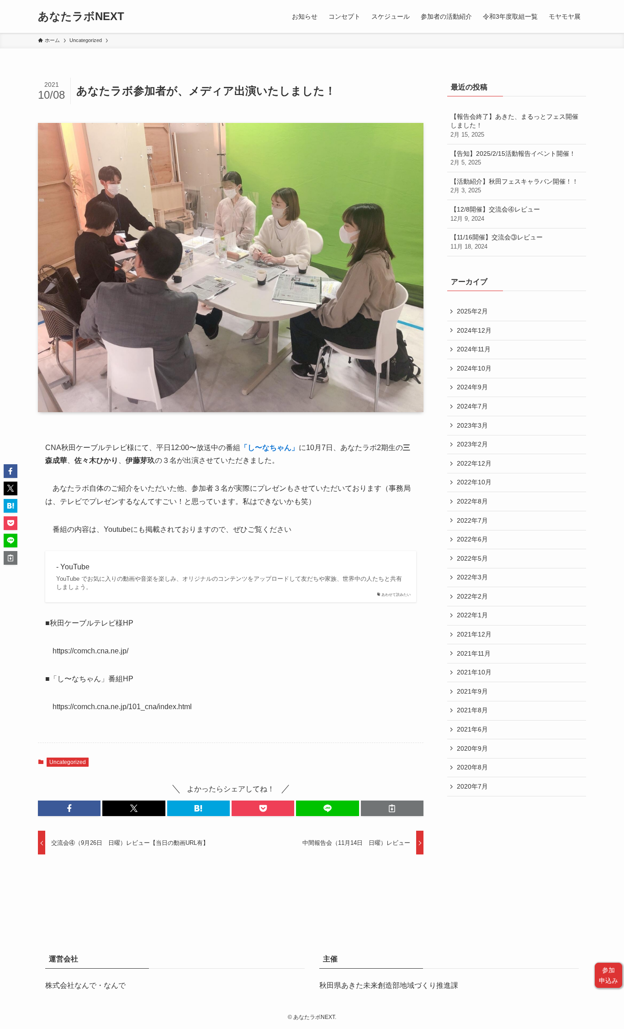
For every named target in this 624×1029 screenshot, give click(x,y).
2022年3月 (472, 577)
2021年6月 (472, 729)
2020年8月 (472, 767)
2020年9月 (472, 748)
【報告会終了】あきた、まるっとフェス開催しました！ (514, 125)
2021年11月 (474, 653)
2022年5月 (472, 558)
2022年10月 (474, 482)
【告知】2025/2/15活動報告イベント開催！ (513, 158)
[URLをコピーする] (392, 808)
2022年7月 (472, 520)
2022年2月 (472, 596)
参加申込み (608, 975)
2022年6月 (472, 539)
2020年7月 (472, 786)
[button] (69, 808)
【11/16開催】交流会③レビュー (496, 241)
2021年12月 (474, 634)
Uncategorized (67, 762)
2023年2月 (472, 444)
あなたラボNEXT (81, 16)
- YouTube (73, 567)
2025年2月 (472, 311)
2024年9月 (472, 387)
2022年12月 (474, 463)
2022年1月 (472, 615)
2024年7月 (472, 406)
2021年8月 (472, 710)
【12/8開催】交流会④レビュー (495, 214)
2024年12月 (474, 330)
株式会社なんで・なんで (85, 985)
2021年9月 (472, 691)
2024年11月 (474, 349)
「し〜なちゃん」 (269, 447)
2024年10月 (474, 368)
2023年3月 (472, 425)
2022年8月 (472, 501)
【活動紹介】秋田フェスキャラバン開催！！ (514, 186)
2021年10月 (474, 672)
